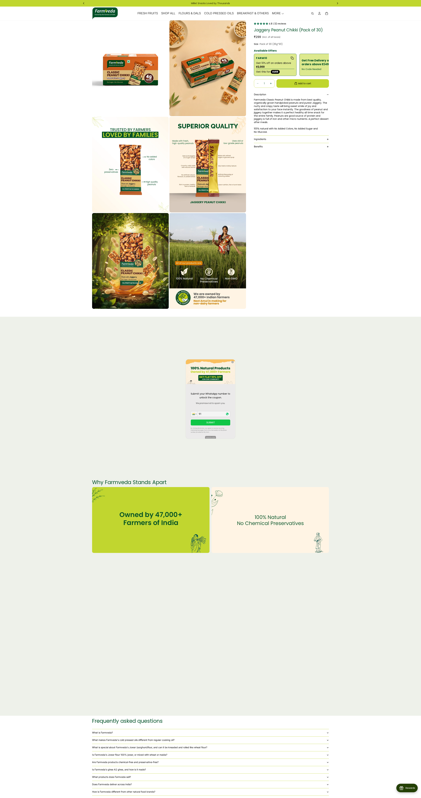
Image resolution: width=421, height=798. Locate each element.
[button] (194, 414)
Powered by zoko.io (210, 437)
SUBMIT (210, 422)
